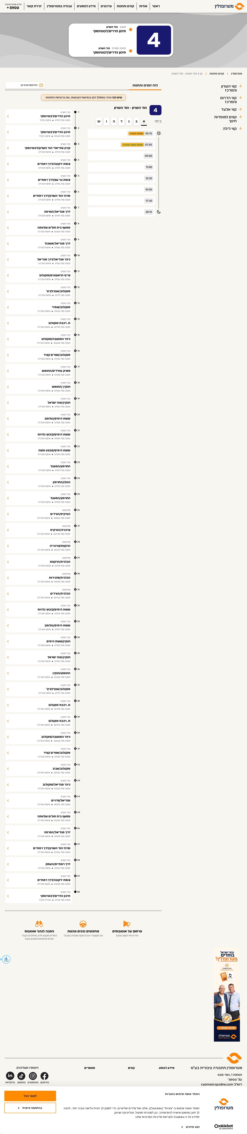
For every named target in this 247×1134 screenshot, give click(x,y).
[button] (5, 959)
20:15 (149, 212)
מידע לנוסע (166, 1068)
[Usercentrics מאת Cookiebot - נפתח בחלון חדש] (224, 1127)
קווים (131, 1068)
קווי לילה (230, 129)
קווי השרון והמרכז (229, 88)
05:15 (148, 133)
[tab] (145, 86)
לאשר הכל (30, 1095)
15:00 (148, 189)
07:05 (148, 145)
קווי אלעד (229, 109)
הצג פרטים (193, 1126)
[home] (229, 6)
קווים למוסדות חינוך (225, 119)
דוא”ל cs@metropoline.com (221, 1084)
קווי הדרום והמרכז (228, 100)
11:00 (149, 167)
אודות (143, 6)
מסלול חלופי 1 (136, 134)
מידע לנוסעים (86, 6)
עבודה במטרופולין (59, 6)
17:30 (149, 201)
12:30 (149, 178)
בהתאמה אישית (32, 1107)
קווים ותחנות (125, 6)
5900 (14, 8)
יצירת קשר (34, 6)
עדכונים (106, 6)
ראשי (156, 6)
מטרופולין (236, 74)
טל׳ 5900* (235, 1079)
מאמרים (89, 1068)
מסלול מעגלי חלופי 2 (133, 145)
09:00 (148, 156)
